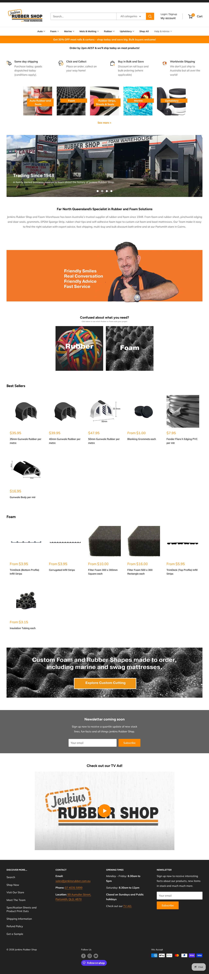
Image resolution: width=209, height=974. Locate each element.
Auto (40, 31)
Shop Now (13, 884)
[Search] (150, 16)
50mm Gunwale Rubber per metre (104, 440)
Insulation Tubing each (23, 628)
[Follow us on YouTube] (96, 955)
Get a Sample (15, 934)
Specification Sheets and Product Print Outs (22, 909)
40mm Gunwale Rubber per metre (64, 440)
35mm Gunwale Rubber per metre (25, 440)
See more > (104, 122)
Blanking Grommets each (141, 439)
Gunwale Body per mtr (23, 497)
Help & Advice (161, 31)
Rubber (108, 31)
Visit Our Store (15, 892)
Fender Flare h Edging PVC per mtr (182, 440)
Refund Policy (15, 926)
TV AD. (127, 906)
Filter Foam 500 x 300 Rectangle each (140, 571)
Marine (68, 31)
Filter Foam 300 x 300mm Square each (103, 571)
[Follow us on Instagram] (89, 955)
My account (168, 18)
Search (11, 877)
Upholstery (126, 31)
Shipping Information (19, 918)
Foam (53, 31)
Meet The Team (16, 900)
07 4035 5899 (73, 887)
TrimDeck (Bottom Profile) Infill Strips (24, 571)
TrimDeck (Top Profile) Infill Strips (182, 571)
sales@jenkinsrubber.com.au (73, 881)
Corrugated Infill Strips (62, 569)
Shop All (144, 31)
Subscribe (129, 742)
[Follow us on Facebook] (83, 955)
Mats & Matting (88, 31)
